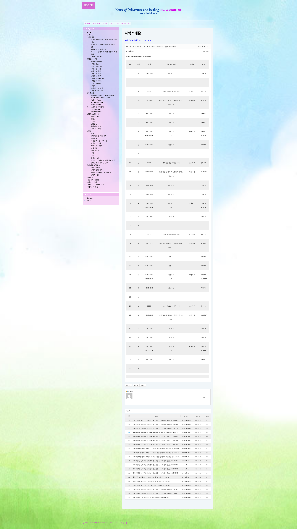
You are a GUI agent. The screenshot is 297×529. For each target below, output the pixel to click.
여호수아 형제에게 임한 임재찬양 (103, 160)
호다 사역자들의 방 (93, 165)
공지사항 (90, 34)
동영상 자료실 (96, 143)
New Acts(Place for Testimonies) (102, 95)
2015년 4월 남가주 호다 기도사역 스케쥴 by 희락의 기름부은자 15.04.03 (155, 493)
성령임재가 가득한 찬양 (99, 162)
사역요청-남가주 (97, 66)
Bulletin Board (96, 104)
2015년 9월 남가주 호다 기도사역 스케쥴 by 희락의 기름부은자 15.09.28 (155, 461)
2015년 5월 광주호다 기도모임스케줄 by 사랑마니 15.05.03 (151, 485)
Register (90, 198)
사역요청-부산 (96, 83)
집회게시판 (95, 175)
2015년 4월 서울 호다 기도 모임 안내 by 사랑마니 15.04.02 (151, 497)
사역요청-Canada (97, 81)
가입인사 (94, 121)
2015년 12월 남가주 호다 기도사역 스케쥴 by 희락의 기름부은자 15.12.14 (156, 449)
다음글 (143, 385)
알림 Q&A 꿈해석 (93, 114)
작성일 (198, 416)
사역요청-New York (98, 78)
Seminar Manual (97, 102)
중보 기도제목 (96, 128)
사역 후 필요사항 (97, 90)
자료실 (89, 131)
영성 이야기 (95, 148)
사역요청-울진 (96, 71)
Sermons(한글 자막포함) (96, 107)
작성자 (186, 416)
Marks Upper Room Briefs (100, 97)
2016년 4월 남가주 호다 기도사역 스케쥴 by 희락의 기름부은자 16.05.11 (155, 432)
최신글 (104, 23)
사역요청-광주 (96, 76)
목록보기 (128, 385)
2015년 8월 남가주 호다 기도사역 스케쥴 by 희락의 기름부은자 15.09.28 (155, 465)
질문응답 (94, 123)
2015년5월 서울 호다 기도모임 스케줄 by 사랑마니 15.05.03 (151, 477)
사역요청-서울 (96, 68)
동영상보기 (125, 23)
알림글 (93, 119)
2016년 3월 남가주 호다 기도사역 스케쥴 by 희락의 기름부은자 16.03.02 (155, 436)
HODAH (88, 5)
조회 (207, 416)
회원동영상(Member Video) (101, 172)
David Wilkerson (96, 111)
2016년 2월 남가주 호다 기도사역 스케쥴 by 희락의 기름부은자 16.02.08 (155, 440)
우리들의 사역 (92, 59)
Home (87, 23)
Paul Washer (95, 109)
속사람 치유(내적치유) (99, 140)
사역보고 (94, 85)
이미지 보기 (114, 23)
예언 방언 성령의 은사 (99, 136)
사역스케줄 (95, 64)
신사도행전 (91, 37)
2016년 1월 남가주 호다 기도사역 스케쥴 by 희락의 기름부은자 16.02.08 (155, 444)
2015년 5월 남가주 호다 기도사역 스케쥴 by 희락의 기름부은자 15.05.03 (155, 489)
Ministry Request (97, 100)
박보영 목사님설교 (97, 145)
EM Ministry (91, 93)
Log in (89, 200)
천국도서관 (95, 158)
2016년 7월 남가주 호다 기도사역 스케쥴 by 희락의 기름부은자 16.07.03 (155, 420)
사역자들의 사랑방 (97, 170)
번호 (128, 416)
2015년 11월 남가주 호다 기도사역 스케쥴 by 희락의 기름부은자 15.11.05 (156, 453)
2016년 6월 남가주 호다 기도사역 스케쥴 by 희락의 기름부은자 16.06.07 (155, 424)
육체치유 (94, 138)
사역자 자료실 (92, 182)
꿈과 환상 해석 (96, 126)
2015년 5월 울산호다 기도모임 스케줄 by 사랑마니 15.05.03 (151, 481)
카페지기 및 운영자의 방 (95, 184)
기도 (92, 155)
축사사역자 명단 (96, 61)
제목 (156, 416)
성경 (92, 153)
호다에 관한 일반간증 (98, 49)
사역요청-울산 (96, 73)
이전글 (136, 385)
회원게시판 (95, 116)
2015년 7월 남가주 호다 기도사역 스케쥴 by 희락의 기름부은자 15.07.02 (155, 469)
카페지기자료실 (92, 187)
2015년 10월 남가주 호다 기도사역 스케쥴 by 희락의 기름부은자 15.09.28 (156, 457)
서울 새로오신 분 (93, 179)
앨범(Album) (95, 167)
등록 (204, 397)
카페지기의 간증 (96, 56)
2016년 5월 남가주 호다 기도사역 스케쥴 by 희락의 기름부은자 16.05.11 (155, 428)
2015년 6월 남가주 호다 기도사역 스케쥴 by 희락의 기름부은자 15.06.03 (155, 473)
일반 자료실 (95, 150)
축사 (92, 133)
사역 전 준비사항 (97, 88)
